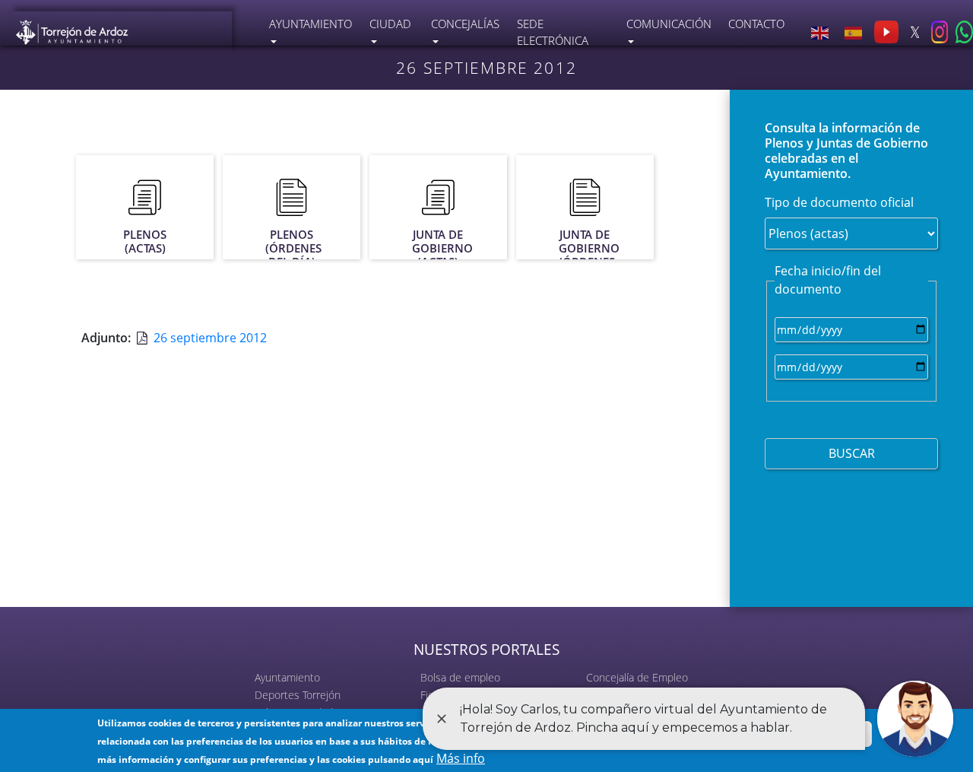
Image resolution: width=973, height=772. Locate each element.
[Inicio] (72, 29)
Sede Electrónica (552, 32)
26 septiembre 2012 (210, 337)
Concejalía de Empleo (637, 677)
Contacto (756, 23)
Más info (460, 758)
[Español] (853, 32)
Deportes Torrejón (298, 695)
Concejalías (465, 23)
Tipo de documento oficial (839, 202)
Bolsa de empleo (460, 677)
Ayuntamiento (287, 677)
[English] (820, 32)
